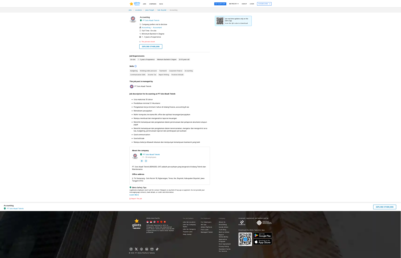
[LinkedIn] (147, 249)
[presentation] (134, 4)
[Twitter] (136, 249)
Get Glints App (220, 4)
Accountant (157, 27)
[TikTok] (157, 249)
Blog (161, 4)
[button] (141, 20)
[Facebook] (141, 249)
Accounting (146, 27)
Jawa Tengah (149, 10)
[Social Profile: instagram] (145, 160)
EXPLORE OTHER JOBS (151, 46)
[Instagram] (131, 249)
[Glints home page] (134, 4)
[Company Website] (141, 160)
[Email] (152, 249)
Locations (138, 10)
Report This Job (136, 198)
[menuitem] (234, 4)
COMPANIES (152, 4)
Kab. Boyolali (161, 10)
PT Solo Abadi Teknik (151, 20)
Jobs (144, 4)
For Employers (263, 4)
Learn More (134, 195)
